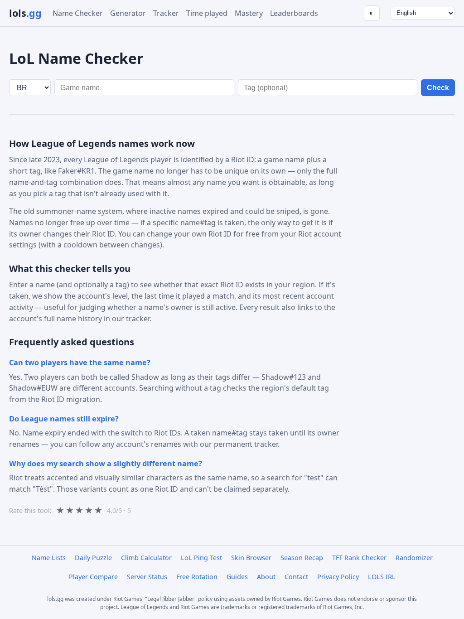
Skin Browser (251, 557)
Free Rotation (197, 576)
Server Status (147, 576)
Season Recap (301, 557)
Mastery (249, 13)
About (266, 576)
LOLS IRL (382, 576)
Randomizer (414, 557)
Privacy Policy (338, 576)
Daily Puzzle (93, 557)
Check (438, 88)
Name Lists (49, 557)
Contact (296, 576)
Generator (128, 13)
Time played (206, 13)
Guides (237, 576)
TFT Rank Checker (359, 557)
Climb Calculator (146, 557)
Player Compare (93, 576)
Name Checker (78, 13)
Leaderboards (294, 13)
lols (25, 12)
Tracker (166, 13)
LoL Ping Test (201, 557)
